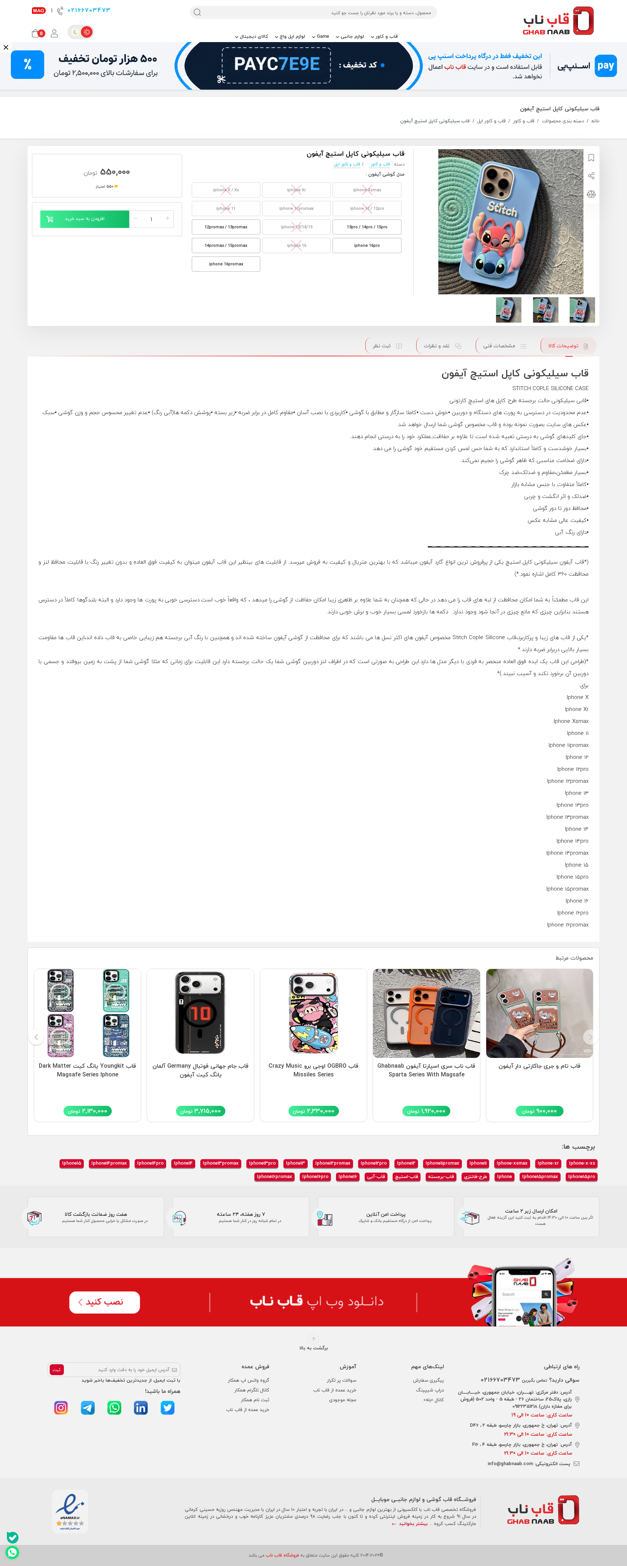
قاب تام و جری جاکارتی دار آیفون (540, 1066)
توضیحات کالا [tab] (564, 345)
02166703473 (88, 10)
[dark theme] (75, 32)
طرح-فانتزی (475, 1177)
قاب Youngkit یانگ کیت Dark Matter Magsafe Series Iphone (87, 1071)
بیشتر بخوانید (413, 1524)
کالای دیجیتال (253, 36)
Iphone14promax (109, 1163)
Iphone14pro (150, 1163)
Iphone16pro (315, 1177)
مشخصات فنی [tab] (500, 345)
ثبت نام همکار (255, 1400)
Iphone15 (71, 1163)
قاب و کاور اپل (491, 121)
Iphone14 (183, 1163)
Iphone (504, 1177)
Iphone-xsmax (512, 1163)
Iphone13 (295, 1163)
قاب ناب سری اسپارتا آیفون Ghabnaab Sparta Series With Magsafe (426, 1071)
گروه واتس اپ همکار (248, 1380)
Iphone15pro (581, 1177)
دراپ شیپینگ (430, 1390)
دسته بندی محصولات (563, 121)
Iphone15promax (540, 1177)
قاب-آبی (376, 1177)
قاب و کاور (386, 36)
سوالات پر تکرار (341, 1380)
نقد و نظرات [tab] (437, 345)
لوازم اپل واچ (291, 36)
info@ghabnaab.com (510, 1464)
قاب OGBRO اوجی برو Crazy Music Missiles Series (313, 1071)
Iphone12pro (374, 1163)
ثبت (57, 1370)
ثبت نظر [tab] (382, 345)
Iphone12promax (333, 1163)
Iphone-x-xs (582, 1163)
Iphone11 (478, 1163)
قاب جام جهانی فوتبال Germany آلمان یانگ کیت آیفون (200, 1071)
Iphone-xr (548, 1163)
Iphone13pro (262, 1163)
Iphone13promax (221, 1163)
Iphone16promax (274, 1177)
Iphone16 (348, 1177)
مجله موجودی (342, 1400)
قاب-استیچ (406, 1177)
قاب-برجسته (441, 1177)
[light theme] (87, 32)
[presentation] (590, 1037)
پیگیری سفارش (428, 1380)
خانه (595, 121)
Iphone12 (406, 1163)
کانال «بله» (433, 1400)
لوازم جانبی (351, 36)
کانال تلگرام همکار (251, 1390)
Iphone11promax (442, 1163)
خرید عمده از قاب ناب (334, 1390)
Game (322, 36)
